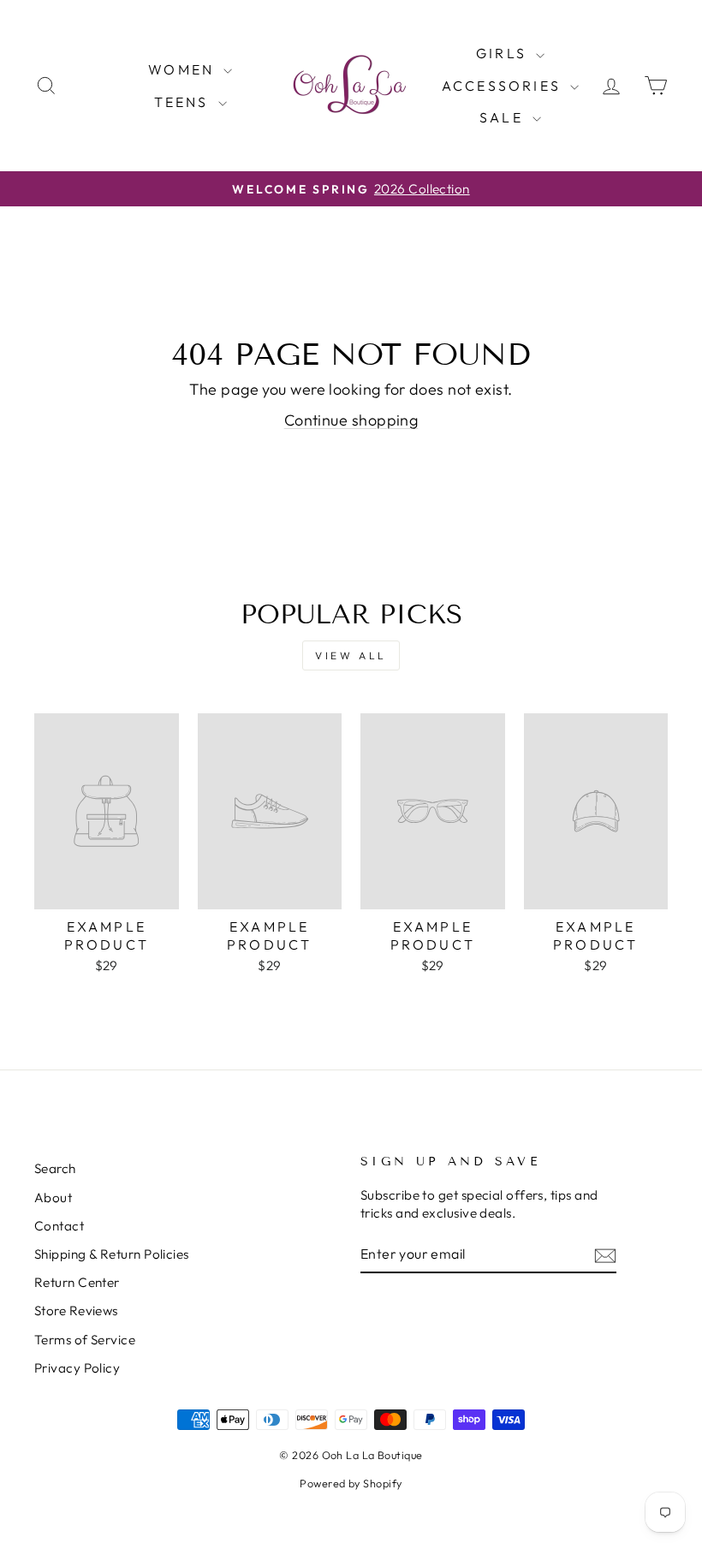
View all (351, 655)
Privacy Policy (77, 1368)
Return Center (77, 1282)
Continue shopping (351, 420)
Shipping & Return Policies (111, 1254)
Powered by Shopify (351, 1483)
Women (183, 69)
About (53, 1197)
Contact (59, 1226)
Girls (504, 53)
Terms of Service (84, 1340)
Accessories (504, 85)
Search (55, 1168)
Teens (184, 101)
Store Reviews (76, 1310)
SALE (503, 117)
